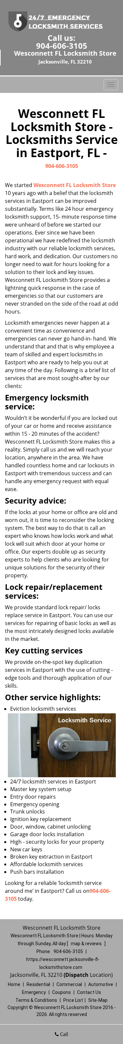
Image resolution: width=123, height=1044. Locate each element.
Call (63, 1034)
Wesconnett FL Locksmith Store (74, 185)
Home (14, 984)
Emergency (34, 992)
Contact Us (89, 992)
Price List (73, 1000)
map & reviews (87, 943)
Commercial (69, 984)
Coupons (61, 992)
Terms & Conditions (36, 1000)
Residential (38, 984)
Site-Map (98, 1000)
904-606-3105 (61, 45)
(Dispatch (77, 974)
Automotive (100, 984)
